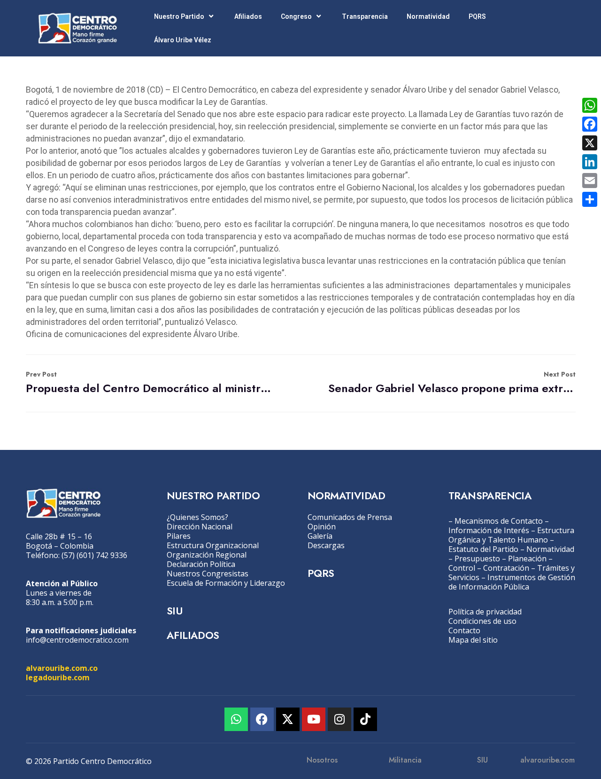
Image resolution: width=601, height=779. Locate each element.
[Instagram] (339, 719)
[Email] (589, 180)
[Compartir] (589, 199)
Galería (320, 536)
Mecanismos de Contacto (499, 521)
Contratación (506, 568)
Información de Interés (488, 530)
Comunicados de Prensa (350, 517)
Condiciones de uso (482, 621)
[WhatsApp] (589, 105)
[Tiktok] (365, 719)
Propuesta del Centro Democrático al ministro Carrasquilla (149, 383)
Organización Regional (207, 555)
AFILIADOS (193, 635)
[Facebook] (262, 719)
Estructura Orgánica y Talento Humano (511, 535)
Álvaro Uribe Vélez (182, 40)
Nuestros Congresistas (207, 573)
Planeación (527, 558)
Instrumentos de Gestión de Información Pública (511, 582)
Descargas (326, 545)
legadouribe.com (58, 677)
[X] (589, 143)
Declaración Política (201, 564)
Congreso (296, 16)
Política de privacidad (485, 611)
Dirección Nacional (199, 526)
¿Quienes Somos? (197, 517)
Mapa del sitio (473, 640)
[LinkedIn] (589, 161)
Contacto (464, 630)
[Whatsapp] (236, 719)
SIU (174, 610)
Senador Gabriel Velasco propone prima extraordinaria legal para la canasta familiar (452, 383)
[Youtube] (313, 719)
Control (461, 568)
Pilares (179, 536)
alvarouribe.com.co (62, 668)
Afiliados (248, 16)
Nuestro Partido (179, 16)
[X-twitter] (288, 719)
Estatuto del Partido (483, 549)
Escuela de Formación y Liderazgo (226, 583)
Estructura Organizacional (213, 545)
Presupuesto (477, 558)
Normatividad (428, 16)
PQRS (477, 16)
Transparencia (365, 16)
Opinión (322, 526)
